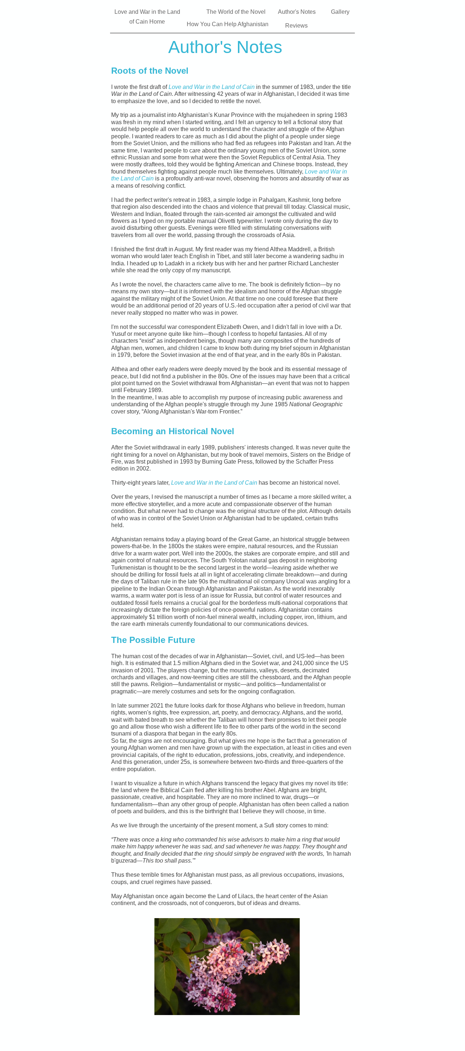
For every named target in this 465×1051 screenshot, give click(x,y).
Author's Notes (297, 12)
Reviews (296, 26)
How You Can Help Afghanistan (227, 24)
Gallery (340, 12)
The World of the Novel (236, 12)
